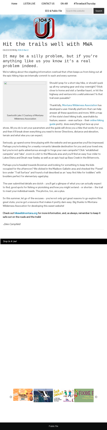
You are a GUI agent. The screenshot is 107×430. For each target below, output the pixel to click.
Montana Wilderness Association (79, 105)
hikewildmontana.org (25, 213)
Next (96, 397)
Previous (10, 397)
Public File (53, 426)
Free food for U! (80, 404)
